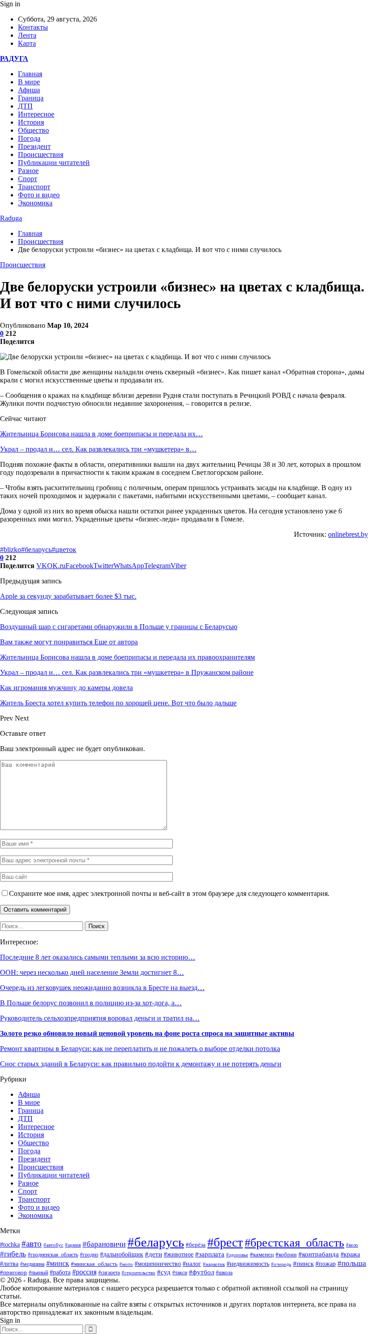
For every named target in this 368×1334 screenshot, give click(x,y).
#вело (352, 1244)
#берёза (196, 1244)
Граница (31, 98)
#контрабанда (318, 1254)
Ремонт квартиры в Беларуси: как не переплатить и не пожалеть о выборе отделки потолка (140, 1048)
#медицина (32, 1264)
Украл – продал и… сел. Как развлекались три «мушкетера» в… (98, 449)
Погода (29, 138)
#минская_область (94, 1263)
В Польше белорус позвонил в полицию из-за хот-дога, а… (91, 1003)
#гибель (13, 1254)
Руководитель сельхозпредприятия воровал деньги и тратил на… (100, 1018)
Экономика (35, 203)
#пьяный (38, 1272)
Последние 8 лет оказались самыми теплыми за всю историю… (97, 957)
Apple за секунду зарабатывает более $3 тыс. (68, 596)
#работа (60, 1272)
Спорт (27, 179)
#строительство (138, 1272)
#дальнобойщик (121, 1254)
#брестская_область (294, 1242)
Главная (30, 74)
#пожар (325, 1263)
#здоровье (237, 1254)
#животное (178, 1254)
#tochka (10, 1244)
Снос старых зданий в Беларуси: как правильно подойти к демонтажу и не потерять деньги (140, 1064)
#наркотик (214, 1264)
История (31, 122)
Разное (28, 170)
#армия (73, 1244)
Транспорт (34, 187)
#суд (164, 1272)
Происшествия (40, 154)
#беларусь (36, 549)
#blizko (10, 549)
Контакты (33, 27)
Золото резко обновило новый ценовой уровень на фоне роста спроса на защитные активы (147, 1033)
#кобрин (286, 1254)
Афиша (29, 90)
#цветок (64, 549)
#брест (225, 1242)
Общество (33, 130)
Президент (34, 146)
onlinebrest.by (348, 534)
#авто (32, 1243)
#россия (84, 1272)
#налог (192, 1263)
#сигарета (109, 1272)
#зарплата (209, 1254)
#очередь (281, 1264)
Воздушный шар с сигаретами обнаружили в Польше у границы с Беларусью (118, 626)
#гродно (89, 1254)
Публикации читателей (54, 162)
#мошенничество (158, 1263)
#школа (224, 1272)
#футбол (201, 1272)
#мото (126, 1264)
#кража (350, 1254)
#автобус (53, 1245)
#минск (57, 1263)
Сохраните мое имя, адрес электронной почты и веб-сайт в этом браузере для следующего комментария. (169, 893)
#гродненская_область (53, 1255)
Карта (27, 43)
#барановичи (104, 1244)
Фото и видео (39, 195)
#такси (179, 1273)
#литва (9, 1263)
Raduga (11, 218)
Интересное (36, 114)
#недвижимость (248, 1263)
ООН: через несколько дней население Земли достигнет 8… (92, 972)
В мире (29, 82)
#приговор (13, 1272)
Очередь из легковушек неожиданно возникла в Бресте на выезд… (102, 987)
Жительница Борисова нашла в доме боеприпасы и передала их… (101, 434)
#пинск (303, 1263)
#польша (351, 1263)
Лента (27, 35)
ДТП (25, 106)
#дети (153, 1254)
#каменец (262, 1254)
